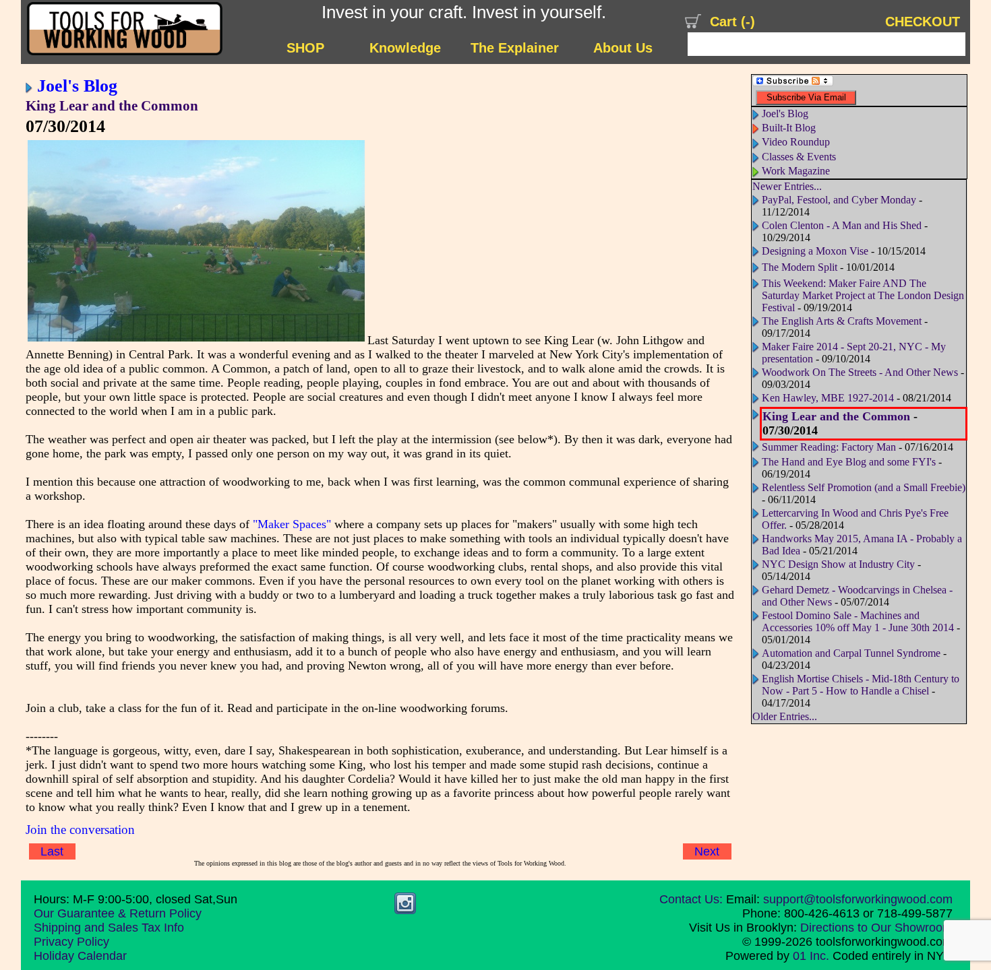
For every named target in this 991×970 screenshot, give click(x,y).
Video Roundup (796, 142)
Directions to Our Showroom (876, 927)
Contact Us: (691, 899)
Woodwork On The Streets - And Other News (860, 372)
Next (706, 851)
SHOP (305, 47)
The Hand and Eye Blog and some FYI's (849, 461)
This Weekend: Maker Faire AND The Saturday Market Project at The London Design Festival (863, 295)
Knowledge (405, 47)
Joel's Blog (77, 85)
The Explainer (515, 47)
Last (51, 851)
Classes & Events (799, 156)
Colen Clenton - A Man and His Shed (842, 225)
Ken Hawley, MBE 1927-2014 (828, 397)
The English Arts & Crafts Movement (842, 321)
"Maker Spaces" (292, 524)
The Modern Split (799, 267)
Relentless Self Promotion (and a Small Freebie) (863, 487)
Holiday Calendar (80, 956)
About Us (623, 47)
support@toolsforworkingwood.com (858, 899)
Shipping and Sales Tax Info (109, 927)
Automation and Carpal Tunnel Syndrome (851, 653)
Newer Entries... (787, 186)
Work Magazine (796, 170)
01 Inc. (811, 956)
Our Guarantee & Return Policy (118, 913)
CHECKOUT (922, 21)
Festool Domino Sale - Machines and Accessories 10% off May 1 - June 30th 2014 (858, 621)
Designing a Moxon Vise (815, 251)
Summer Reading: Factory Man (829, 447)
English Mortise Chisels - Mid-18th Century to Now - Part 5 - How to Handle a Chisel (860, 685)
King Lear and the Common (112, 106)
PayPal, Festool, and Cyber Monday (839, 199)
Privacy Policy (71, 941)
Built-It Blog (789, 127)
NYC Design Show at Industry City (838, 564)
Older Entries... (784, 716)
